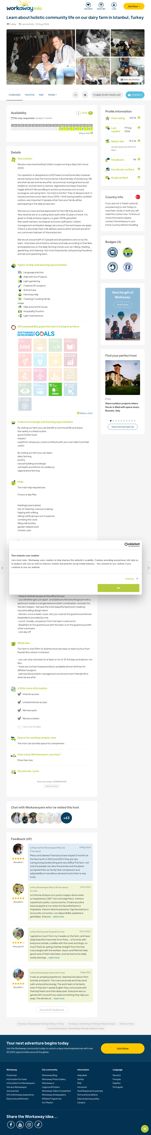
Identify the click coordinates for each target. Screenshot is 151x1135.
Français (117, 1079)
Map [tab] (41, 94)
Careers (81, 1102)
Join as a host (12, 1090)
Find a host (11, 1075)
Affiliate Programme (51, 1098)
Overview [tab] (14, 94)
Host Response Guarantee (90, 1090)
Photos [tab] (30, 94)
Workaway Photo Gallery (54, 1079)
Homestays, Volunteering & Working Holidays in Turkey (40, 1024)
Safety (80, 1079)
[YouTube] (20, 1124)
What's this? (86, 413)
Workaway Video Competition (56, 1090)
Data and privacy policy (88, 1098)
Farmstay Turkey (127, 1024)
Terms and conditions (87, 1094)
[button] (110, 420)
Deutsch (117, 1075)
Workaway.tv (48, 1083)
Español (116, 1083)
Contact (136, 94)
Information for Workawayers (20, 1083)
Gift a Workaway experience (20, 1094)
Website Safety (51, 786)
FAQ (79, 1083)
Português (118, 1087)
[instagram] (29, 1124)
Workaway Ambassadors (54, 1094)
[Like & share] (85, 94)
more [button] (51, 94)
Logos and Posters (51, 1087)
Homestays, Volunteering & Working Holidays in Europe (91, 1024)
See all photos (131, 79)
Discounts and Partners (17, 1098)
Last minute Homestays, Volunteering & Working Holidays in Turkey (75, 1028)
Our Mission (47, 1102)
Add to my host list (108, 94)
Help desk (82, 1075)
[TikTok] (38, 1124)
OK (118, 588)
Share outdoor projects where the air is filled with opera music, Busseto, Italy (122, 407)
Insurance (82, 1087)
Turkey (12, 24)
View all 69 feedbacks (52, 1009)
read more (122, 304)
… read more (57, 916)
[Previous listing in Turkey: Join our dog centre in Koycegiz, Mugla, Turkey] (2, 567)
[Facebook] (11, 1124)
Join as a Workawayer (16, 1087)
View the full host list (122, 426)
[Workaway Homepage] (24, 5)
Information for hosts (16, 1079)
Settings (129, 578)
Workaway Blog (49, 1075)
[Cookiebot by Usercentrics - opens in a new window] (127, 545)
